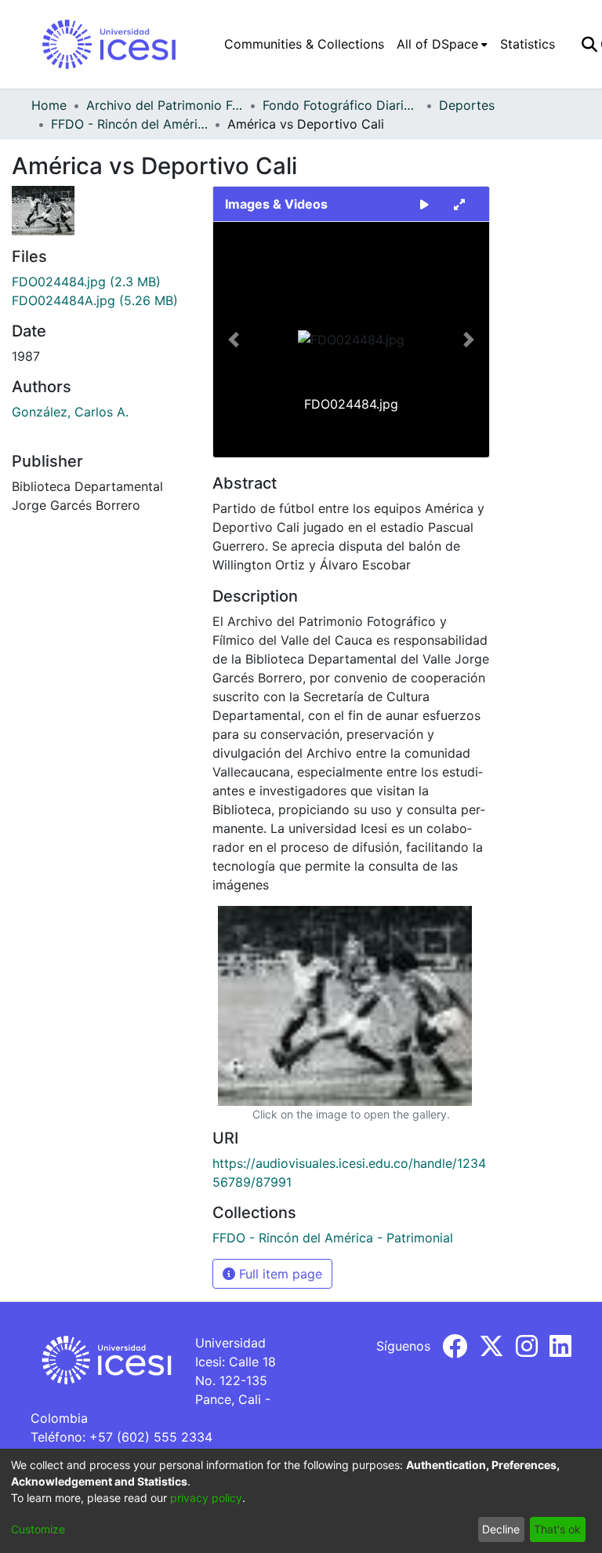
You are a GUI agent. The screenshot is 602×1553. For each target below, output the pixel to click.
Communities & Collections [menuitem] (304, 44)
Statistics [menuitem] (527, 44)
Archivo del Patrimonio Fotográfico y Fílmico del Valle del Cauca (164, 105)
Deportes (467, 105)
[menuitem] (442, 44)
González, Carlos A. (70, 412)
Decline (501, 1529)
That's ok (557, 1529)
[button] (234, 339)
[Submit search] (589, 44)
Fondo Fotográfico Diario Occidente (341, 105)
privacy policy (206, 1497)
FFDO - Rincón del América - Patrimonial (129, 124)
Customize (38, 1529)
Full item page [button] (278, 1274)
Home (49, 105)
